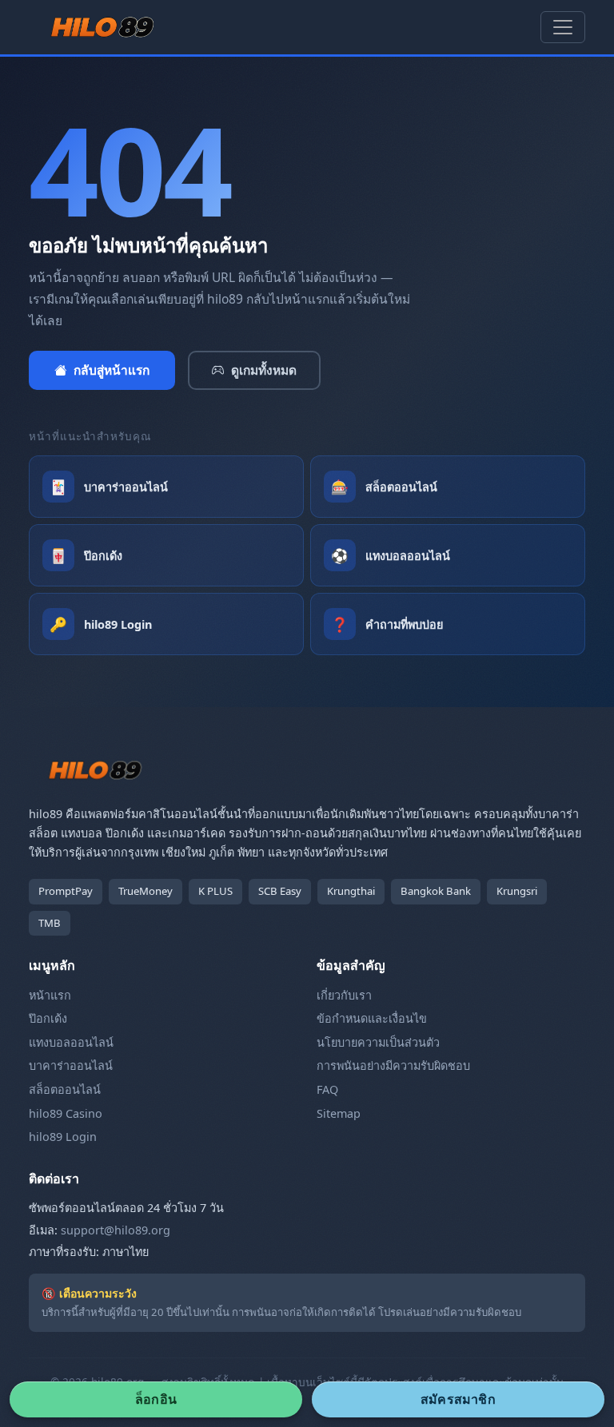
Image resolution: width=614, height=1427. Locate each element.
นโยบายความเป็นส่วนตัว (378, 1042)
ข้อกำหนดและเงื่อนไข (372, 1018)
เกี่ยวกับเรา (344, 995)
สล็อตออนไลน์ (65, 1089)
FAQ (327, 1089)
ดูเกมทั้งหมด (264, 370)
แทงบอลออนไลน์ (71, 1042)
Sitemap (339, 1113)
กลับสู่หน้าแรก (112, 370)
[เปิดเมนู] (562, 27)
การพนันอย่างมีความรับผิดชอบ (393, 1065)
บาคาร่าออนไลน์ (71, 1065)
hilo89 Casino (65, 1113)
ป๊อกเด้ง (48, 1018)
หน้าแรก (50, 995)
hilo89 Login (63, 1136)
